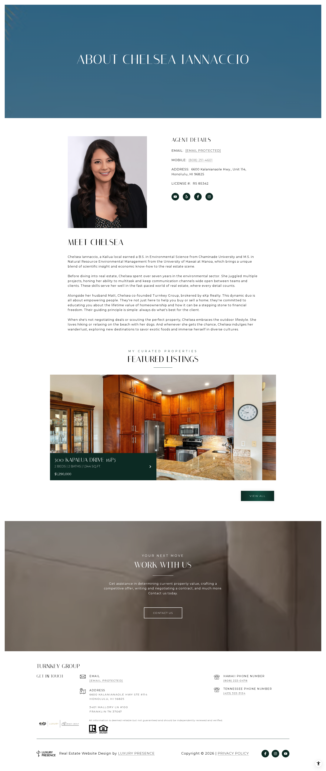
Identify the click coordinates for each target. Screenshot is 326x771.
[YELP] (186, 196)
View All (257, 496)
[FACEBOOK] (198, 196)
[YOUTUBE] (175, 196)
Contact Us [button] (163, 613)
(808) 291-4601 (200, 160)
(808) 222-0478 (235, 680)
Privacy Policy (233, 753)
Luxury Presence (136, 753)
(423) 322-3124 (234, 693)
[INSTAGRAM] (209, 196)
